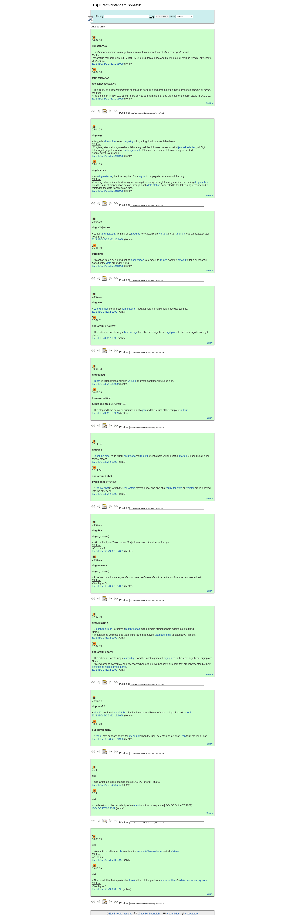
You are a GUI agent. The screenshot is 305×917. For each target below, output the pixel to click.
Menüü (97, 712)
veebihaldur (192, 913)
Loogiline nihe (102, 456)
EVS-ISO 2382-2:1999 (104, 311)
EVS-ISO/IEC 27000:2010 (106, 785)
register (190, 488)
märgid (183, 456)
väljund (132, 381)
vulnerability (168, 880)
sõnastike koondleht (149, 913)
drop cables (201, 182)
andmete (181, 233)
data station (153, 185)
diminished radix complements (109, 666)
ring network (105, 176)
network (182, 260)
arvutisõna (130, 456)
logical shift (102, 488)
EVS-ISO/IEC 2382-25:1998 (108, 156)
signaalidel (110, 141)
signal (142, 176)
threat (132, 880)
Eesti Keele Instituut (120, 913)
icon (183, 736)
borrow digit (130, 332)
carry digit (129, 658)
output (183, 410)
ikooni (187, 712)
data (108, 263)
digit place (171, 332)
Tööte (97, 381)
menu (99, 736)
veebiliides (173, 913)
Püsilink (209, 103)
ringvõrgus (130, 141)
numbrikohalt (129, 308)
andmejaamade (132, 150)
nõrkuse (175, 851)
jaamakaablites (186, 147)
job (144, 410)
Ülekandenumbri (103, 629)
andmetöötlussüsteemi (149, 851)
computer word (174, 488)
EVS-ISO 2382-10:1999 (105, 384)
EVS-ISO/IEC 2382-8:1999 (107, 860)
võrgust (163, 233)
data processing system (193, 880)
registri (144, 456)
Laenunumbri (101, 308)
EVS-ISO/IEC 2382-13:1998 (108, 715)
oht (120, 851)
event (136, 805)
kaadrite (135, 233)
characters (129, 488)
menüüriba (120, 712)
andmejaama (108, 233)
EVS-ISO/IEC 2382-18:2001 (108, 551)
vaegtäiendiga (163, 634)
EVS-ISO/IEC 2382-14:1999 (108, 63)
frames (163, 260)
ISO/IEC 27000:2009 (103, 808)
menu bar (134, 736)
